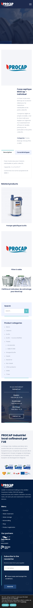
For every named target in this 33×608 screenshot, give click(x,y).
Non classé (9, 363)
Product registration (9, 527)
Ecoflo (8, 334)
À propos (5, 510)
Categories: (21, 138)
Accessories (11, 345)
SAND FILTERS (11, 349)
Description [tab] (7, 152)
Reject (13, 605)
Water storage (7, 517)
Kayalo (8, 356)
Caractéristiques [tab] (23, 152)
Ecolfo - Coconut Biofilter (14, 338)
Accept (5, 605)
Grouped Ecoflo (11, 352)
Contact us (16, 416)
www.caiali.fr (4, 543)
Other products (11, 367)
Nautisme (9, 360)
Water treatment (8, 514)
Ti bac (8, 374)
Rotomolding (7, 520)
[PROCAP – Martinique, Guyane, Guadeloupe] (7, 4)
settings (23, 602)
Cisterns (8, 330)
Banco (8, 327)
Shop (4, 524)
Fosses (27, 138)
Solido (8, 371)
